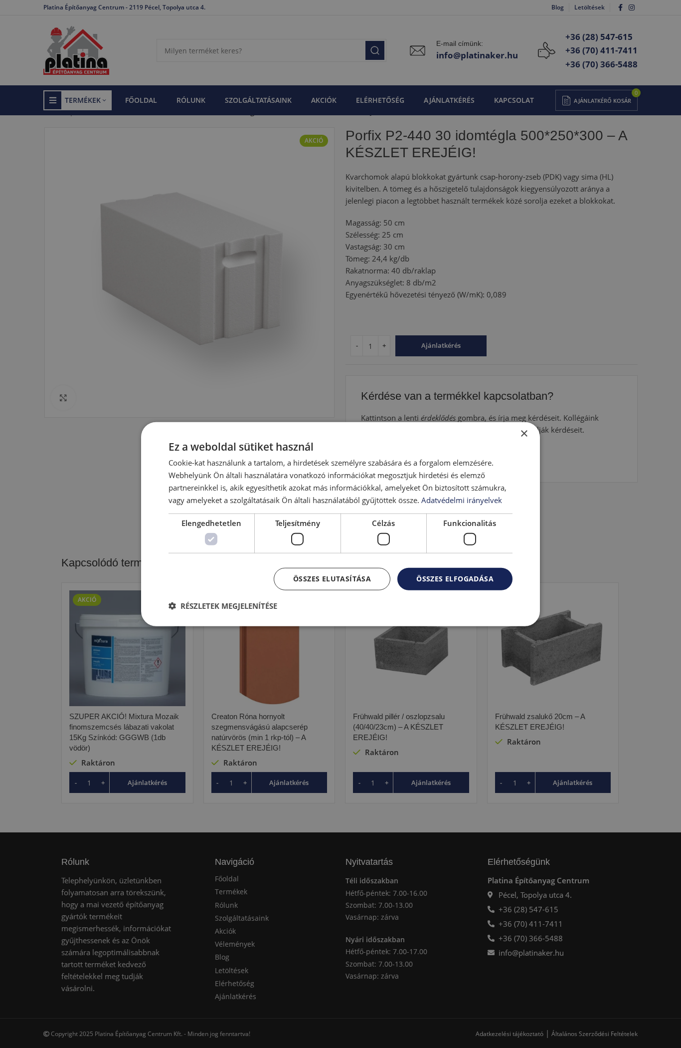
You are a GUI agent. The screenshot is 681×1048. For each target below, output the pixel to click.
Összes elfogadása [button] (455, 578)
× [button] (523, 434)
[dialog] (340, 524)
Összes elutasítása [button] (332, 578)
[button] (223, 605)
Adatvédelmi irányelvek (461, 500)
